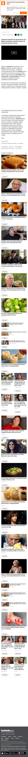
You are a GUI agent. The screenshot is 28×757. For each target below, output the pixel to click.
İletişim (10, 734)
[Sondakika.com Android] (13, 753)
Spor (2, 738)
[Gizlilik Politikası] (11, 748)
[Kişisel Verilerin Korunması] (13, 749)
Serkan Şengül (14, 76)
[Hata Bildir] (6, 750)
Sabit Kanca (19, 118)
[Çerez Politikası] (4, 749)
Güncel (9, 736)
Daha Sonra (15, 12)
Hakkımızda (3, 734)
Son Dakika (3, 736)
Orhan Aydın (4, 76)
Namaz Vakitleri (4, 740)
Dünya (14, 736)
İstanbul (20, 71)
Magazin (7, 738)
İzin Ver (23, 13)
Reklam (7, 734)
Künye (13, 734)
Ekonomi (20, 736)
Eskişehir (9, 66)
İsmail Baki (19, 74)
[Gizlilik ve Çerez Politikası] (21, 748)
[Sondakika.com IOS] (5, 753)
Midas (3, 68)
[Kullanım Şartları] (4, 748)
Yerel (12, 738)
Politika (17, 738)
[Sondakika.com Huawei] (22, 753)
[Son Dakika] (14, 730)
